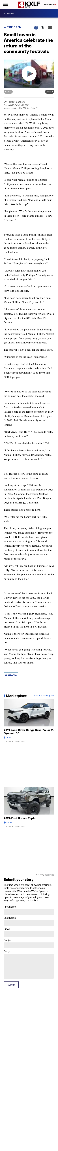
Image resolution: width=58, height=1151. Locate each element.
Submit (11, 984)
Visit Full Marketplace (44, 696)
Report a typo (11, 674)
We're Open (12, 27)
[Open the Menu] (5, 5)
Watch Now (49, 5)
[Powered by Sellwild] (49, 875)
